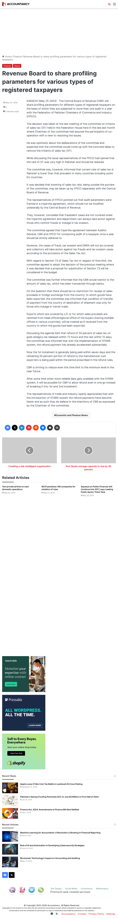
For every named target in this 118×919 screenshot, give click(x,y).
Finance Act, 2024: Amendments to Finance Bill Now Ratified (49, 809)
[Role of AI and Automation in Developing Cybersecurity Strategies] (10, 849)
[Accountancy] (15, 4)
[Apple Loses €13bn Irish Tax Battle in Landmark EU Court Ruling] (10, 787)
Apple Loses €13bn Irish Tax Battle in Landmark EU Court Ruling (51, 784)
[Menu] (114, 5)
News (17, 66)
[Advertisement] (59, 33)
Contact (82, 913)
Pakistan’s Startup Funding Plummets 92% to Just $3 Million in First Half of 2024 (59, 797)
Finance (17, 56)
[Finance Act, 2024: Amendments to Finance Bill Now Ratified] (10, 813)
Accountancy (68, 913)
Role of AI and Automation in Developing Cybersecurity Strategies (52, 845)
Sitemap (110, 913)
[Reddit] (36, 428)
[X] (15, 428)
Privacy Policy (96, 913)
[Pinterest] (29, 428)
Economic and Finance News (72, 415)
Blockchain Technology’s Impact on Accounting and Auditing (50, 858)
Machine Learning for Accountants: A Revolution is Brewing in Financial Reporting (60, 832)
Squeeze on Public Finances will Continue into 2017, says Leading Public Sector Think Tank (97, 489)
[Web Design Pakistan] (59, 890)
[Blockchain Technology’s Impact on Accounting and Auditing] (10, 862)
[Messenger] (43, 428)
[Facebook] (8, 428)
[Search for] (109, 5)
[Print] (57, 428)
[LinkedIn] (22, 428)
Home (8, 56)
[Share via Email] (50, 428)
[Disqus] (59, 537)
